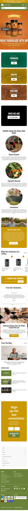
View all (25, 252)
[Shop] (14, 60)
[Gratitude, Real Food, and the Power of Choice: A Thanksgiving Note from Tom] (6, 382)
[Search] (25, 8)
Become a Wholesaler (5, 482)
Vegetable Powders (17, 473)
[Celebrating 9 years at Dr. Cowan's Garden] (6, 390)
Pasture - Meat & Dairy (18, 476)
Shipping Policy (4, 475)
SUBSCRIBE (14, 434)
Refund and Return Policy (5, 476)
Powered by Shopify (18, 507)
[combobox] (14, 8)
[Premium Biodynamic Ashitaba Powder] (7, 264)
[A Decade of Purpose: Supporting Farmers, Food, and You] (14, 353)
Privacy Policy (3, 479)
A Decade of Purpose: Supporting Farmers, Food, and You (14, 363)
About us (2, 473)
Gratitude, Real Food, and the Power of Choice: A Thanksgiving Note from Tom (19, 381)
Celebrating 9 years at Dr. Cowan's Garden (19, 390)
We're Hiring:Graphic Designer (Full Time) (19, 373)
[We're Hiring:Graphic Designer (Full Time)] (6, 373)
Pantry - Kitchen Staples (18, 475)
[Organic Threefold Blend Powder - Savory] (18, 264)
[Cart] (22, 5)
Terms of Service (4, 478)
